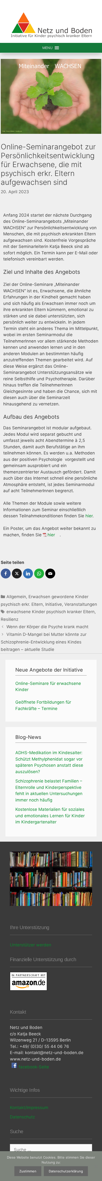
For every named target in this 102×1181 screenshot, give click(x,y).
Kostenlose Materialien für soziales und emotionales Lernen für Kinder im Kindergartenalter (50, 815)
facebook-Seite (33, 1066)
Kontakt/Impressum (29, 1107)
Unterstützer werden (30, 944)
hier (89, 515)
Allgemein (16, 596)
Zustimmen (27, 1171)
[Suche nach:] (51, 1149)
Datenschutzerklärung (66, 1171)
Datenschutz (22, 1116)
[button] (47, 48)
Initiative (53, 604)
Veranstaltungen (80, 604)
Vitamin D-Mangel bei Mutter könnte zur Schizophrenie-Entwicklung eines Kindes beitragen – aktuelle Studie (43, 642)
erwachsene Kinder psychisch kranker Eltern (50, 611)
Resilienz (9, 619)
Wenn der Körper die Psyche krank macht (47, 626)
